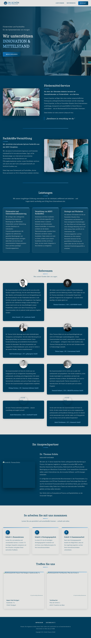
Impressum (39, 622)
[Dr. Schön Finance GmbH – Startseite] (11, 3)
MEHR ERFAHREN (11, 54)
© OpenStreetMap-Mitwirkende (36, 595)
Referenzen (71, 3)
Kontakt (83, 3)
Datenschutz (50, 622)
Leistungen (60, 3)
